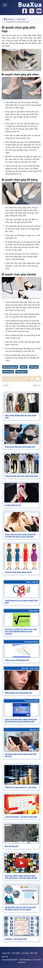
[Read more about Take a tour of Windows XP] (21, 650)
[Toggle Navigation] (4, 5)
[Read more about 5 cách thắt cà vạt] (21, 492)
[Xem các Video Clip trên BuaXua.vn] (38, 379)
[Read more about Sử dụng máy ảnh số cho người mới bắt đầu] (21, 741)
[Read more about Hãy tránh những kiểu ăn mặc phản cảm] (21, 402)
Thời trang (34, 367)
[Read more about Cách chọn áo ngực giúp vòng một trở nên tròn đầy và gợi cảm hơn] (21, 521)
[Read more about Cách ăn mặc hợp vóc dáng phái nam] (21, 463)
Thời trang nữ (21, 372)
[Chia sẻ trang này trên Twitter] (32, 379)
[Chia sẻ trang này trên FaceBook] (25, 379)
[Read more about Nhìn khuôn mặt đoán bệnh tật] (21, 680)
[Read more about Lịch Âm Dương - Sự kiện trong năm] (21, 804)
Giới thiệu (16, 953)
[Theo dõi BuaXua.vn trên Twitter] (31, 11)
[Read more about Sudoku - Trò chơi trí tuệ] (21, 926)
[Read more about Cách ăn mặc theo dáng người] (21, 556)
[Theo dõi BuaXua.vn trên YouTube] (39, 11)
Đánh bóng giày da (10, 367)
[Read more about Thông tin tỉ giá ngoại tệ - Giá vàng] (21, 774)
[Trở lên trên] (39, 964)
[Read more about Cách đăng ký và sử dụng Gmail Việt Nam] (21, 591)
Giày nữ (23, 367)
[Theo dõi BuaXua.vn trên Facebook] (24, 11)
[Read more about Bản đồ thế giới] (21, 833)
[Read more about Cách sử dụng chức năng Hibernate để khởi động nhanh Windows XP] (21, 709)
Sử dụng (25, 953)
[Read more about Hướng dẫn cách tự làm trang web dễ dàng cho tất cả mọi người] (21, 894)
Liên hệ (5, 956)
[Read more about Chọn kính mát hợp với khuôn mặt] (21, 434)
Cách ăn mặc (8, 372)
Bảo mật (33, 953)
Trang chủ (6, 953)
